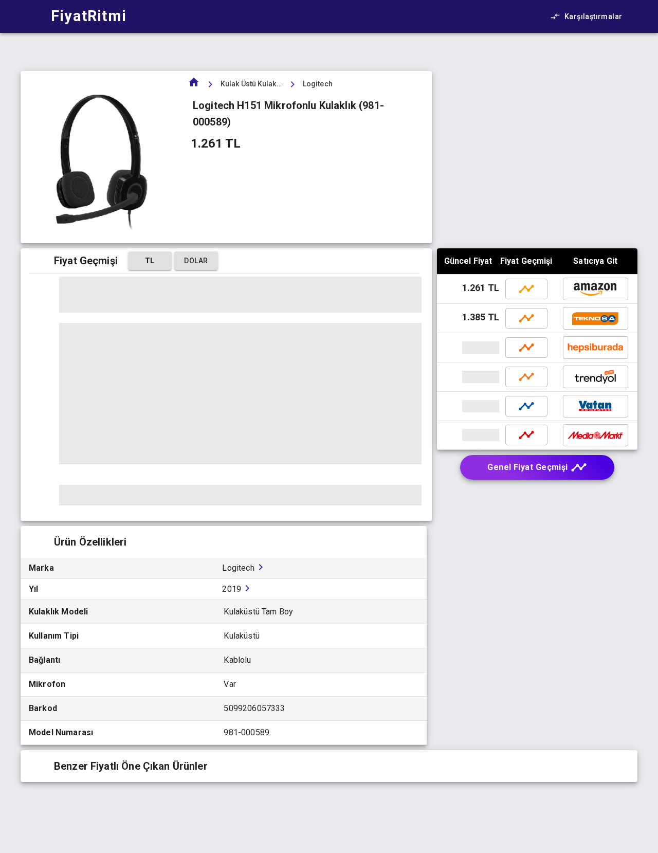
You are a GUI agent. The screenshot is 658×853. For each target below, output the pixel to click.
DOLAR (196, 261)
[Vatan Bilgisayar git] (469, 406)
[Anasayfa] (194, 85)
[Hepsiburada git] (469, 347)
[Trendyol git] (469, 377)
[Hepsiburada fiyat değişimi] (526, 347)
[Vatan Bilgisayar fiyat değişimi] (526, 406)
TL (150, 261)
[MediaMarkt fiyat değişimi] (526, 435)
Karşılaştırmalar (593, 16)
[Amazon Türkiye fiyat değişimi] (526, 289)
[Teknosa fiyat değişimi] (526, 318)
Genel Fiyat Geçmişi (527, 467)
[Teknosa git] (595, 318)
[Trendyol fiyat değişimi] (526, 377)
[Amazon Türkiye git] (595, 289)
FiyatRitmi (88, 16)
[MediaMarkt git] (469, 435)
